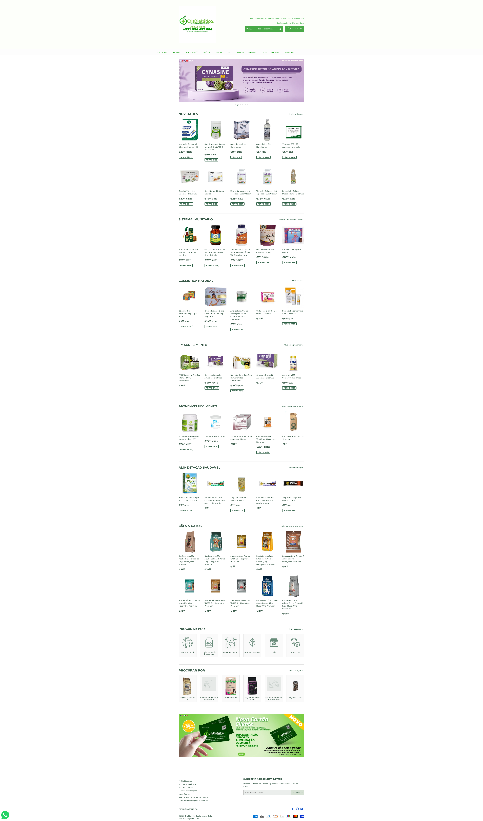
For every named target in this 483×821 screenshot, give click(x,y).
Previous (184, 80)
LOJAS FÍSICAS (289, 52)
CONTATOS (275, 52)
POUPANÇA (240, 52)
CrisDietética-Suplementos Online (199, 816)
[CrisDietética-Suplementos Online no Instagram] (297, 809)
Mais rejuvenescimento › (293, 406)
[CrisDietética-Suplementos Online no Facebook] (293, 809)
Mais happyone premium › (292, 526)
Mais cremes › (298, 281)
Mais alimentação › (296, 467)
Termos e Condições (188, 791)
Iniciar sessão (282, 23)
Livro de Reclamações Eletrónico (193, 800)
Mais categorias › (296, 629)
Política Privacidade (187, 784)
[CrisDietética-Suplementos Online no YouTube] (301, 809)
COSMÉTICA (206, 52)
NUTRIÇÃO (176, 52)
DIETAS (265, 52)
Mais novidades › (296, 114)
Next (299, 80)
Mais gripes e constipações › (291, 219)
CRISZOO (219, 52)
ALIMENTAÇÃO (191, 52)
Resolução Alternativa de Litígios (193, 797)
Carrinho (297, 29)
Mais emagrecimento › (294, 345)
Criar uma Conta (298, 23)
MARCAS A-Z (252, 52)
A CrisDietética (185, 781)
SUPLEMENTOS (162, 52)
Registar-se (297, 793)
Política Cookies (186, 787)
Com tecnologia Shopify (189, 819)
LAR (229, 52)
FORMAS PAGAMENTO (188, 809)
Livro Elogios (184, 794)
